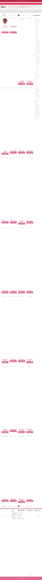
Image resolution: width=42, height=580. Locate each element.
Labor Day (37, 34)
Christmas (36, 24)
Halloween (36, 31)
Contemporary (37, 100)
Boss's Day (37, 23)
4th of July (37, 19)
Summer (36, 84)
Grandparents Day (38, 29)
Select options (5, 32)
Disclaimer (21, 578)
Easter (36, 26)
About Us (13, 515)
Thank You (36, 69)
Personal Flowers (37, 116)
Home (3, 13)
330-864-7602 (24, 6)
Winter (36, 86)
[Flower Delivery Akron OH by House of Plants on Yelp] (38, 578)
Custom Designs (37, 92)
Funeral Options (14, 514)
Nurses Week (37, 40)
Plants (35, 72)
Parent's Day (37, 42)
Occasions (35, 55)
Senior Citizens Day (38, 45)
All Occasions (37, 56)
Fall (35, 81)
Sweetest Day (37, 48)
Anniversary (37, 58)
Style (35, 98)
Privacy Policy (14, 518)
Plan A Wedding (14, 513)
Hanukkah (36, 32)
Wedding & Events (37, 112)
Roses (36, 93)
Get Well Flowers (37, 63)
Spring (36, 83)
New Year (36, 39)
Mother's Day (37, 37)
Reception (36, 118)
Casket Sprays (37, 104)
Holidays (35, 17)
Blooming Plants (37, 74)
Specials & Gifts (36, 88)
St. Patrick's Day (37, 47)
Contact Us (13, 517)
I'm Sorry (36, 64)
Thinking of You (37, 71)
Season (35, 80)
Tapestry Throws (37, 95)
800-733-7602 (29, 6)
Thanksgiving (37, 50)
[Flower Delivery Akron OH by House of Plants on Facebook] (37, 578)
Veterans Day (37, 53)
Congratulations (37, 61)
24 (30, 15)
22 (26, 15)
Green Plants (37, 78)
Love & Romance (37, 66)
